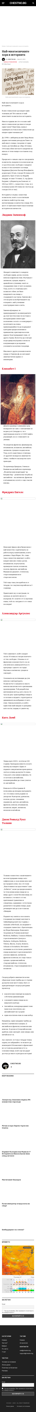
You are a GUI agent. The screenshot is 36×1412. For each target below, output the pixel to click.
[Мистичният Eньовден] (18, 1168)
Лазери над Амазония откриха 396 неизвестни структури (16, 1101)
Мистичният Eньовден (11, 1180)
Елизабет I (9, 368)
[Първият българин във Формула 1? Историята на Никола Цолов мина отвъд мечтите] (18, 1140)
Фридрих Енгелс (12, 492)
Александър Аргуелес (16, 613)
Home (3, 46)
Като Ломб (8, 717)
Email (3, 1304)
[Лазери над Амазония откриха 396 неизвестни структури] (18, 1088)
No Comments (24, 62)
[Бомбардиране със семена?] (18, 1218)
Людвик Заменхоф (14, 214)
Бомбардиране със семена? (13, 1230)
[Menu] (3, 3)
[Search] (33, 3)
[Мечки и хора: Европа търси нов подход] (18, 1114)
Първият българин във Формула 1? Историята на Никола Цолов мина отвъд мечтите (16, 1154)
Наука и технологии (10, 62)
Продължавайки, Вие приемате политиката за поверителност (18, 1311)
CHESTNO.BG (12, 59)
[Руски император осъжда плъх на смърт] (18, 1192)
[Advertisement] (18, 26)
